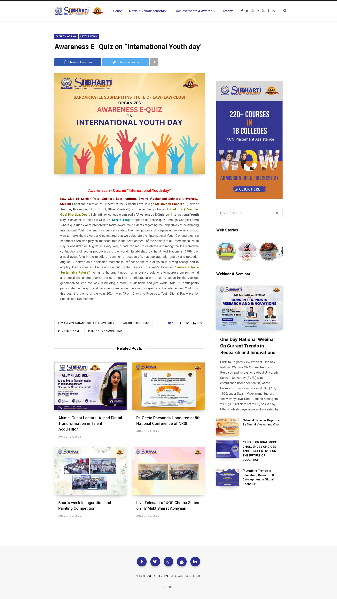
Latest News (88, 36)
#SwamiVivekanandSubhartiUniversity (86, 323)
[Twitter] (155, 561)
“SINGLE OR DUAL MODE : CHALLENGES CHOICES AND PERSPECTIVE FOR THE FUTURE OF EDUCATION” (260, 451)
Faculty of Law (66, 36)
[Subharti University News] (79, 11)
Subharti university (161, 576)
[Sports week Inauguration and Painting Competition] (90, 471)
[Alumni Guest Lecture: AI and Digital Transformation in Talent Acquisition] (90, 386)
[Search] (282, 10)
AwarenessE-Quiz (136, 323)
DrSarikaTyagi (68, 331)
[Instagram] (168, 561)
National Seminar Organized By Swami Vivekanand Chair (262, 422)
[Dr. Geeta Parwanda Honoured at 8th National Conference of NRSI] (168, 386)
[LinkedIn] (194, 323)
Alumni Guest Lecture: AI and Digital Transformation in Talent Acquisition (90, 424)
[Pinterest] (201, 323)
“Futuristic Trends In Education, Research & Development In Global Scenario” (258, 477)
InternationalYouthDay (105, 331)
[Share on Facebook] (180, 323)
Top (170, 587)
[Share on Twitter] (187, 323)
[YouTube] (182, 561)
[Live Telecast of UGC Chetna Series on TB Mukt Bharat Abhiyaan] (168, 471)
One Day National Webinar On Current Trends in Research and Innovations (247, 346)
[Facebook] (142, 561)
